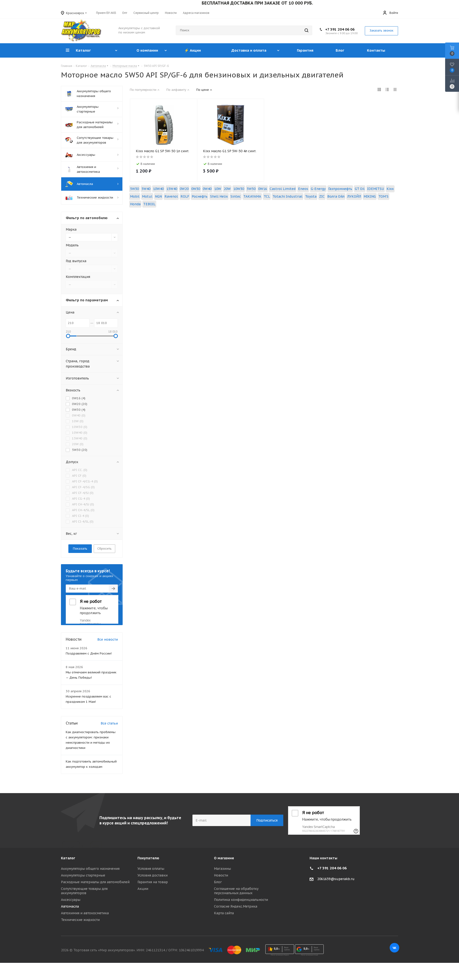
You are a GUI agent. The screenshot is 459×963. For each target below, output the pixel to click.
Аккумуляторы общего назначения (90, 868)
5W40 (146, 189)
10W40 (158, 189)
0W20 (184, 189)
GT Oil (360, 189)
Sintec (235, 196)
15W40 (171, 189)
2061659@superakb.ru (336, 879)
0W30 (195, 189)
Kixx (390, 189)
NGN (158, 196)
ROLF (184, 196)
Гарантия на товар (152, 882)
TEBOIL (149, 204)
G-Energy (318, 189)
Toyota (311, 196)
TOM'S (383, 196)
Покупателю (148, 858)
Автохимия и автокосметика (85, 913)
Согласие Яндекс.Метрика (235, 906)
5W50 (251, 189)
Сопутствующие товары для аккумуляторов (84, 891)
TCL (267, 196)
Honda (135, 204)
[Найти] (306, 30)
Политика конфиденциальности (241, 900)
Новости (221, 875)
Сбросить (104, 548)
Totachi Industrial (287, 196)
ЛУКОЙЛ (354, 196)
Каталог (68, 858)
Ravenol (171, 196)
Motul (147, 196)
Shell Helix (219, 196)
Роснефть (200, 196)
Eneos (303, 189)
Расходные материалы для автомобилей (95, 882)
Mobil (134, 196)
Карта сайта (224, 913)
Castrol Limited (282, 189)
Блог (218, 882)
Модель (72, 245)
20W (227, 189)
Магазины (222, 868)
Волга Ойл (335, 196)
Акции (142, 889)
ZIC (322, 196)
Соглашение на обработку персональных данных (236, 891)
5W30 (134, 189)
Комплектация (78, 277)
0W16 (262, 189)
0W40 (207, 189)
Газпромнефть (340, 189)
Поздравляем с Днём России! (89, 653)
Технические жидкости (80, 920)
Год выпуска (76, 261)
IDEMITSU (375, 189)
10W (217, 189)
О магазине (224, 858)
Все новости (107, 639)
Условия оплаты (150, 868)
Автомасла (70, 906)
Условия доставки (152, 875)
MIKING (370, 196)
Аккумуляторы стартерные (83, 875)
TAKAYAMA (252, 196)
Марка (71, 229)
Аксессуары (70, 900)
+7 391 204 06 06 (340, 29)
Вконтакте (394, 947)
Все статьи (109, 723)
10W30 (238, 189)
